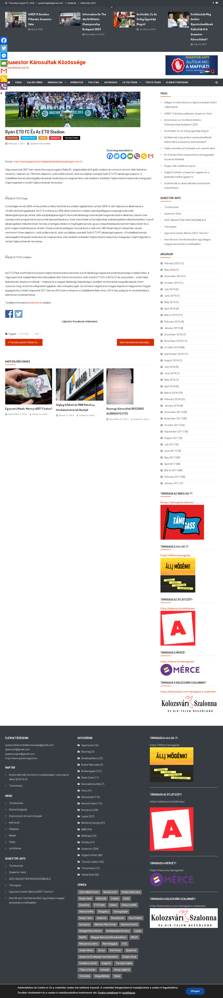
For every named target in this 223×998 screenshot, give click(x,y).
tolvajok (104, 969)
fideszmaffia (86, 911)
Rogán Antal (129, 956)
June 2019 (170, 295)
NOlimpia (86, 835)
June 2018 (170, 373)
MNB (84, 829)
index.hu (101, 918)
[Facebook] (110, 156)
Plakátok (14, 829)
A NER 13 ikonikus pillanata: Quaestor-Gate (40, 19)
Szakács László (88, 963)
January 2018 (171, 405)
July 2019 (169, 289)
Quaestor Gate (39, 414)
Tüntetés (84, 976)
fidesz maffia (129, 905)
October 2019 (172, 282)
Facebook (71, 3)
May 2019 (169, 302)
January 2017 (171, 483)
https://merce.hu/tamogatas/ (177, 661)
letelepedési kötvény (118, 930)
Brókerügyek (88, 771)
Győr (36, 334)
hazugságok (121, 911)
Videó (12, 842)
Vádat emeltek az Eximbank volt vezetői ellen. (189, 148)
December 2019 (173, 276)
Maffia (82, 937)
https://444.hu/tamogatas (175, 555)
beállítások (128, 993)
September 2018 (173, 354)
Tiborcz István (87, 969)
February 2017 (172, 476)
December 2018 (173, 334)
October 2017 (172, 425)
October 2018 (172, 347)
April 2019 (169, 308)
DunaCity (84, 905)
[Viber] (137, 156)
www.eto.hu (36, 302)
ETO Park (24, 334)
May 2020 (169, 269)
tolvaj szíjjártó (122, 969)
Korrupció (76, 82)
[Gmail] (151, 156)
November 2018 (173, 341)
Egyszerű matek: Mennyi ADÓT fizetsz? (28, 408)
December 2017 (173, 412)
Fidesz (113, 905)
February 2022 (172, 263)
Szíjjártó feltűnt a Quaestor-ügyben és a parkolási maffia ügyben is (186, 174)
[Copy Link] (144, 156)
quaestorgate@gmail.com (50, 3)
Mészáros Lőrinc (88, 943)
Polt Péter (115, 950)
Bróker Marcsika (90, 764)
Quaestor (55, 138)
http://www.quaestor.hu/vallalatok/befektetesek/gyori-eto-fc (48, 161)
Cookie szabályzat (108, 992)
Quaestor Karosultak (40, 143)
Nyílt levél (14, 822)
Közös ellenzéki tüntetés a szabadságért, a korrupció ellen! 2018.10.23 (39, 777)
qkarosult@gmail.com (17, 749)
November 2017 (173, 418)
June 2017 (170, 451)
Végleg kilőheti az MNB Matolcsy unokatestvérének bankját (75, 407)
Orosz (101, 950)
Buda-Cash (87, 777)
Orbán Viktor (86, 950)
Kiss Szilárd (135, 918)
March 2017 (171, 470)
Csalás (115, 898)
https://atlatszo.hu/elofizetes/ (177, 608)
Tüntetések (153, 82)
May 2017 (169, 457)
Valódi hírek (35, 82)
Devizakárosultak (91, 784)
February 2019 (172, 321)
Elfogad (195, 991)
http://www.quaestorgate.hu (21, 758)
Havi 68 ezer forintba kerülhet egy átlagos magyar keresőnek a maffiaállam (187, 241)
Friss (18, 82)
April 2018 (169, 386)
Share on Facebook (9, 314)
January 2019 (171, 328)
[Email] (130, 156)
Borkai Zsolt (110, 892)
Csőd (126, 898)
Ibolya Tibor (85, 918)
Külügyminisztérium (90, 930)
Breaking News (89, 758)
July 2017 (169, 444)
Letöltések (129, 82)
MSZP (134, 937)
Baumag (86, 751)
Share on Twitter (18, 314)
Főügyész (103, 911)
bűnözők (101, 898)
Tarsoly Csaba (71, 138)
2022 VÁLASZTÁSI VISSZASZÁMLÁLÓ (185, 220)
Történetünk (171, 207)
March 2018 (171, 392)
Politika (93, 82)
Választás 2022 (88, 3)
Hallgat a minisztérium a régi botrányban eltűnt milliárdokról (190, 104)
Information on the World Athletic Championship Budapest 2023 (94, 22)
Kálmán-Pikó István (105, 924)
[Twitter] (117, 156)
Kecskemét (117, 918)
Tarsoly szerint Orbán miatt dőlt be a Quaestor (26, 342)
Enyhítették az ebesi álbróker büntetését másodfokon (187, 185)
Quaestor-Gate (172, 213)
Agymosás (110, 82)
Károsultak (55, 82)
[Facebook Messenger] (123, 156)
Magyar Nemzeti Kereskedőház (108, 937)
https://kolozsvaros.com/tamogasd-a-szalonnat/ (188, 691)
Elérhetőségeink (177, 82)
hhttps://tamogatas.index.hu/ (177, 502)
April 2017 (169, 464)
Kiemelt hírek (28, 138)
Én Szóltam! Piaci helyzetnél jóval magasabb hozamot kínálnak (189, 157)
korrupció (84, 924)
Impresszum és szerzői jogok (25, 816)
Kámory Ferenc (129, 924)
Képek (12, 835)
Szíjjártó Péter (89, 855)
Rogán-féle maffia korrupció (179, 166)
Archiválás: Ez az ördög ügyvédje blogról (147, 19)
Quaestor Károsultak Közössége (45, 62)
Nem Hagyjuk (110, 943)
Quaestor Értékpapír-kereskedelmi (98, 956)
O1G (124, 943)
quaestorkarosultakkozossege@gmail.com (29, 745)
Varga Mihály (102, 976)
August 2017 (171, 438)
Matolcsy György (90, 822)
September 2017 (173, 431)
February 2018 (172, 399)
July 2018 (169, 366)
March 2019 (171, 315)
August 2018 (171, 360)
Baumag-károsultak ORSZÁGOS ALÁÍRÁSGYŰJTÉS (125, 411)
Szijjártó (106, 963)
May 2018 (169, 379)
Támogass (170, 226)
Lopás (43, 138)
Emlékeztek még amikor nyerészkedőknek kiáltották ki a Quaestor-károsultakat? (202, 27)
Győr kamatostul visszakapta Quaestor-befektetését (137, 342)
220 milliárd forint (89, 892)
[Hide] (1, 93)
